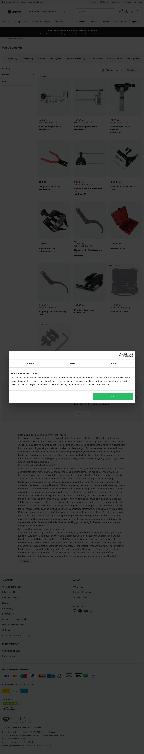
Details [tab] (72, 363)
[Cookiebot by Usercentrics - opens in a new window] (121, 355)
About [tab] (114, 363)
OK (113, 396)
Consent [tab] (30, 363)
